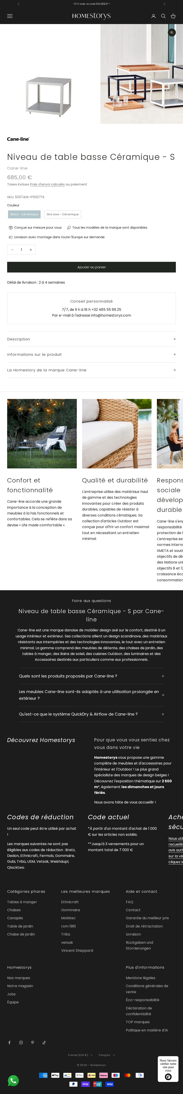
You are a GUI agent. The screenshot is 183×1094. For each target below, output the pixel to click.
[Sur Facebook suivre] (9, 1042)
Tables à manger (22, 902)
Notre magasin (20, 985)
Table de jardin (20, 926)
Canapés (15, 918)
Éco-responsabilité (142, 999)
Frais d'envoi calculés (47, 184)
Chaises (14, 910)
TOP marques (138, 1022)
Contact (133, 910)
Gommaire (70, 910)
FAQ (129, 902)
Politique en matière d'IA (147, 1030)
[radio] (24, 214)
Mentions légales (140, 977)
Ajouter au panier (91, 267)
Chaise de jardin (21, 934)
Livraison (133, 934)
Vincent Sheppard (77, 950)
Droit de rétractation (144, 926)
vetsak (67, 942)
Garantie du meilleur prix (147, 918)
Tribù (65, 934)
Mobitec (68, 918)
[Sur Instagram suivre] (21, 1042)
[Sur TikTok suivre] (44, 1042)
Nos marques (18, 977)
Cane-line (17, 168)
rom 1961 (68, 926)
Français (104, 1055)
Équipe (13, 1002)
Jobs (11, 994)
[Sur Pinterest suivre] (32, 1042)
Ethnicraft (70, 902)
